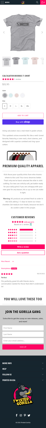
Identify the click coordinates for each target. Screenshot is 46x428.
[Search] (37, 2)
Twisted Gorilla (25, 423)
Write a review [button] (23, 247)
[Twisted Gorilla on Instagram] (21, 415)
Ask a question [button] (23, 252)
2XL (27, 106)
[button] (8, 79)
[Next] (42, 32)
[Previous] (4, 32)
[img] (7, 274)
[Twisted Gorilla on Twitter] (29, 415)
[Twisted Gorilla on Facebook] (17, 415)
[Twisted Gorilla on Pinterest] (25, 415)
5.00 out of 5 (29, 222)
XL (22, 106)
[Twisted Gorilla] (23, 2)
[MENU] (1, 2)
